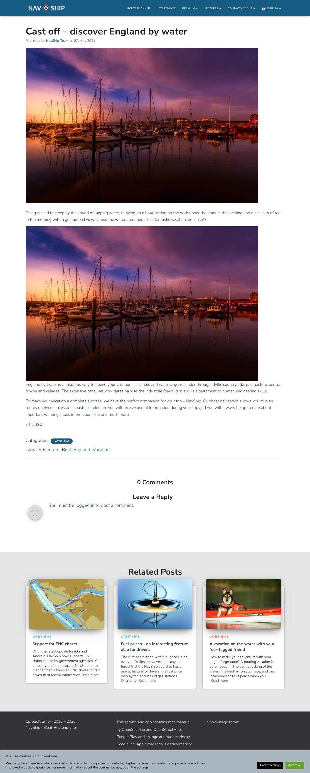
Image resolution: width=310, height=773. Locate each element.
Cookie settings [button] (270, 765)
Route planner (138, 8)
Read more (90, 675)
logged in (84, 505)
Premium (188, 8)
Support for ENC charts (54, 644)
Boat (66, 450)
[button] (196, 8)
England (82, 450)
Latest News (166, 8)
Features (211, 8)
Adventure (49, 450)
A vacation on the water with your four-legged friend (241, 646)
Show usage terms (223, 722)
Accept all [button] (295, 765)
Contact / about (240, 8)
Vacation (101, 450)
